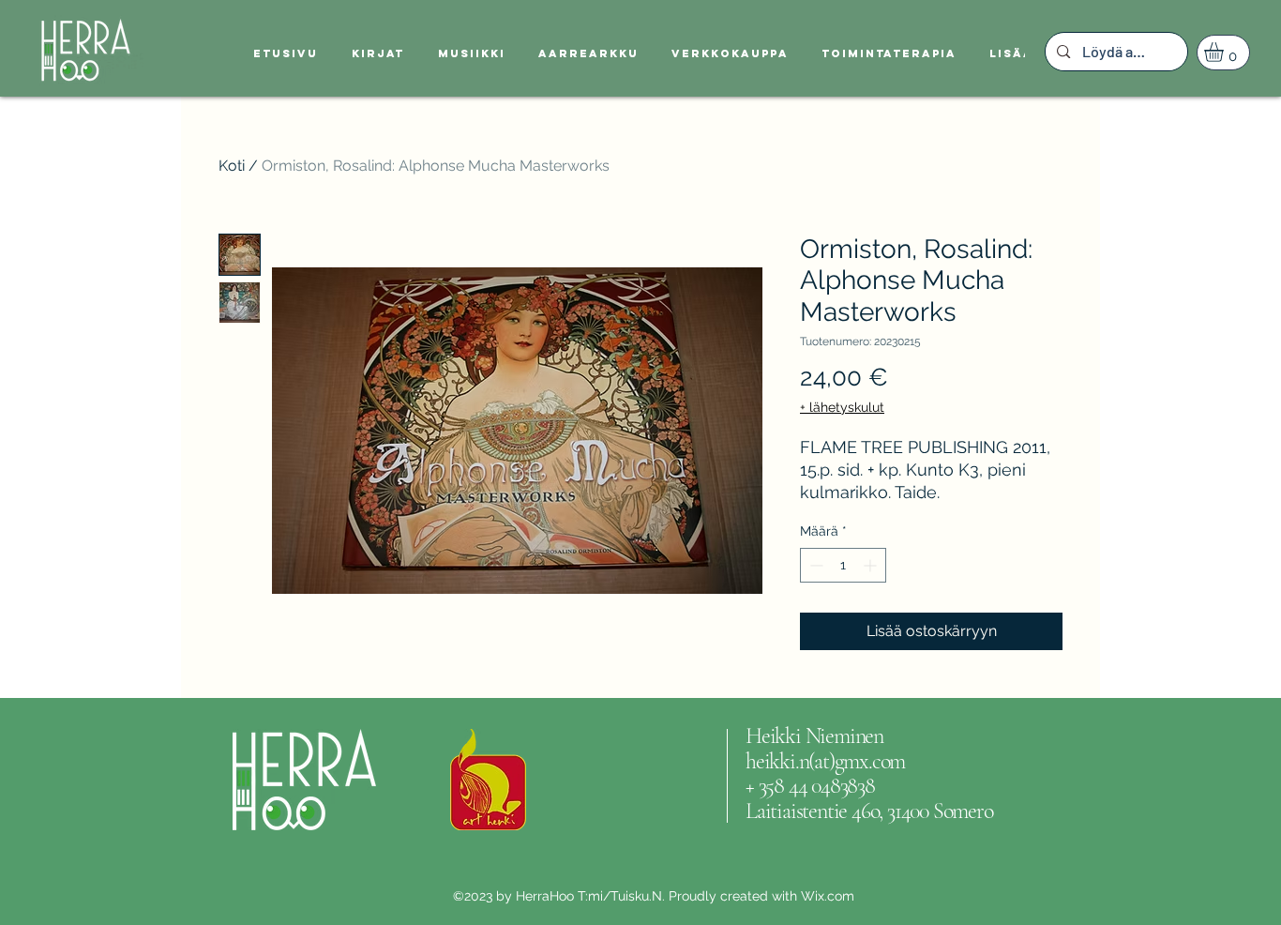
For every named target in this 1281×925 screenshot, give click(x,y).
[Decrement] (814, 565)
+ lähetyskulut (842, 407)
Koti (232, 165)
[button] (1225, 52)
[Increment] (871, 565)
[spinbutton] (843, 565)
